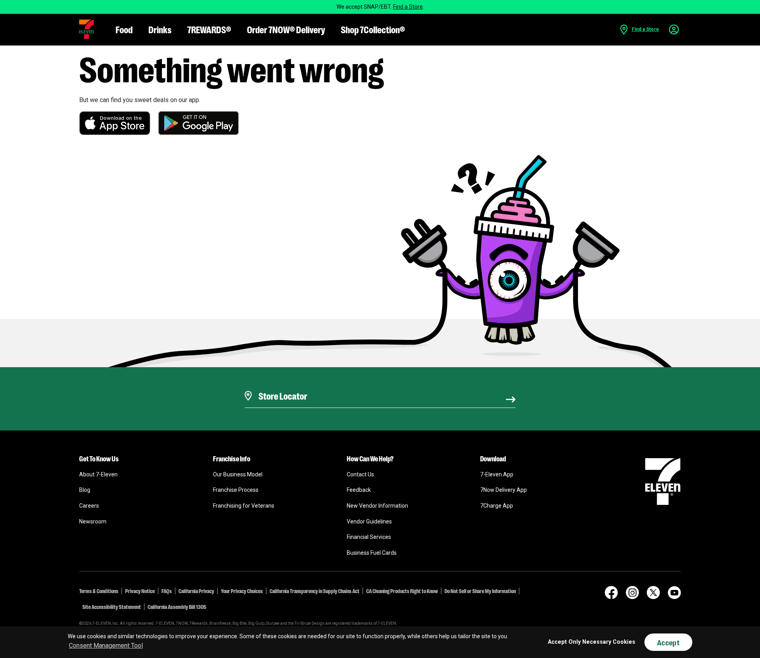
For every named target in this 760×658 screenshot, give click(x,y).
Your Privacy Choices (242, 591)
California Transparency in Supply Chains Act (314, 591)
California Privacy (196, 591)
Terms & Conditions (98, 591)
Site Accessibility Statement (111, 606)
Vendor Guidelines (369, 521)
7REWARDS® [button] (209, 29)
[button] (86, 29)
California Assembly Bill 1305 (177, 606)
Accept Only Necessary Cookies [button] (591, 642)
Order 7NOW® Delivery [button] (286, 29)
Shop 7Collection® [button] (373, 29)
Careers (89, 506)
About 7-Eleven (98, 474)
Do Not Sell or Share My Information (480, 591)
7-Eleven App (496, 474)
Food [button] (124, 29)
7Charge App (496, 506)
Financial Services (369, 537)
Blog (84, 490)
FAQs (167, 591)
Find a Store (408, 7)
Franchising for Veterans (243, 506)
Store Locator (280, 385)
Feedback (359, 490)
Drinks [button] (159, 29)
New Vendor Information (377, 506)
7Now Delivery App (503, 490)
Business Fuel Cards (372, 553)
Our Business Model (237, 474)
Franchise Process (235, 490)
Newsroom (92, 521)
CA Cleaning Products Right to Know (402, 591)
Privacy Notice (140, 591)
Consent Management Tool (106, 645)
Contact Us (360, 474)
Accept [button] (668, 642)
